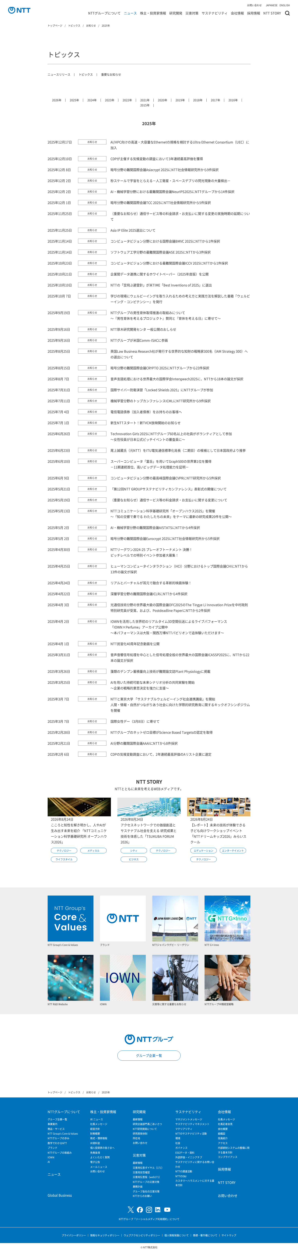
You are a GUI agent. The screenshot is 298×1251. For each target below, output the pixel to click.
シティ (133, 850)
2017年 (215, 100)
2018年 (198, 100)
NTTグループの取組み (60, 1152)
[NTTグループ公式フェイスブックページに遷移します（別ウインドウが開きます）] (140, 1210)
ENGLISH (285, 5)
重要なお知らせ (111, 74)
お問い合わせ (254, 5)
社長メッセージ (98, 1124)
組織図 (221, 1133)
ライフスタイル (64, 859)
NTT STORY (272, 13)
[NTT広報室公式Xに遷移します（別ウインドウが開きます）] (131, 1210)
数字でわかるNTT (57, 1143)
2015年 (145, 105)
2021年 (145, 100)
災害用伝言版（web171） (147, 1177)
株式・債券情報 (98, 1138)
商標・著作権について (205, 1235)
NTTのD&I (181, 1176)
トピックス (86, 74)
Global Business (60, 1195)
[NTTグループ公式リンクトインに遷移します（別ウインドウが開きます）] (158, 1209)
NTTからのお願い (142, 1196)
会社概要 (223, 1129)
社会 (177, 1143)
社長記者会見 (225, 1124)
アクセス (223, 1143)
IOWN (51, 1157)
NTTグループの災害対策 (146, 1182)
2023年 (109, 100)
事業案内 (52, 1124)
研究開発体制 (140, 1133)
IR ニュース (96, 1119)
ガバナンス (181, 1147)
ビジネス (134, 859)
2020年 (162, 100)
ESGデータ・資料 (184, 1152)
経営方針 (95, 1129)
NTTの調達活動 (183, 1171)
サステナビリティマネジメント (192, 1124)
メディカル (93, 850)
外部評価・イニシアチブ (188, 1157)
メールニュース (98, 1167)
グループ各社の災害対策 (146, 1191)
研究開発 (175, 13)
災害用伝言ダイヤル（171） (148, 1167)
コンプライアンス (227, 1157)
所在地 (136, 1138)
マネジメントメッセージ (188, 1119)
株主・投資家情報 (153, 13)
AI (49, 1161)
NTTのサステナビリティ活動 (191, 1133)
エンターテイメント (233, 850)
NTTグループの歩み (58, 1138)
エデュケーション (203, 850)
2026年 (56, 100)
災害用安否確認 (141, 1172)
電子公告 (95, 1162)
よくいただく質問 (100, 1157)
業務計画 (138, 1186)
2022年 (127, 100)
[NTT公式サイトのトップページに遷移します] (19, 10)
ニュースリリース (59, 74)
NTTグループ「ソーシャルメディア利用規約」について (149, 1219)
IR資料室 (95, 1143)
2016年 (233, 100)
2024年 (92, 100)
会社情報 (237, 13)
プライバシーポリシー (74, 1235)
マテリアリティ (183, 1129)
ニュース (130, 13)
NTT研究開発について (145, 1129)
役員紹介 (223, 1138)
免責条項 (95, 1152)
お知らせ (92, 142)
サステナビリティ (215, 13)
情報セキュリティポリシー (104, 1235)
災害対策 (191, 13)
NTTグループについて (104, 13)
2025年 (74, 100)
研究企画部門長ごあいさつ (147, 1124)
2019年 (180, 100)
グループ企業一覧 (149, 1055)
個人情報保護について (176, 1235)
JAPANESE (272, 5)
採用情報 (253, 13)
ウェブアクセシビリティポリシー (142, 1235)
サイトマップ (229, 1235)
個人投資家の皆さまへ (102, 1147)
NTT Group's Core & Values (63, 1133)
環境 (177, 1138)
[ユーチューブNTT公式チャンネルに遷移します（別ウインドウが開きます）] (167, 1210)
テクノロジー (64, 850)
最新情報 (138, 1119)
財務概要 (95, 1133)
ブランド (52, 1147)
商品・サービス (56, 1129)
